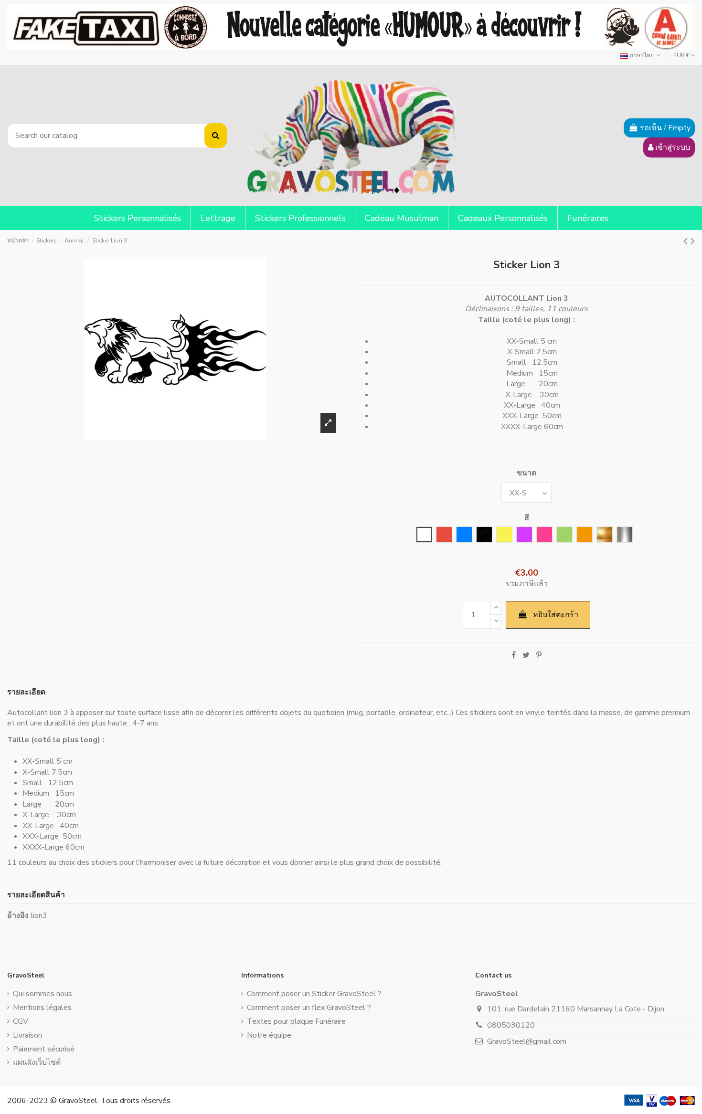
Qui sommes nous (42, 993)
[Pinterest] (539, 655)
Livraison (27, 1035)
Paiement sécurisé (43, 1049)
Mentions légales (42, 1007)
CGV (20, 1021)
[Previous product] (687, 241)
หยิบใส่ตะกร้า (555, 615)
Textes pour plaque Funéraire (296, 1021)
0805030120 (511, 1025)
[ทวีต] (526, 655)
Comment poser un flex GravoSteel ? (309, 1007)
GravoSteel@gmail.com (526, 1041)
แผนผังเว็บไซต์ (37, 1062)
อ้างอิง (18, 915)
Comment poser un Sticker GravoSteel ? (314, 993)
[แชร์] (513, 655)
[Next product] (693, 241)
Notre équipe (269, 1035)
